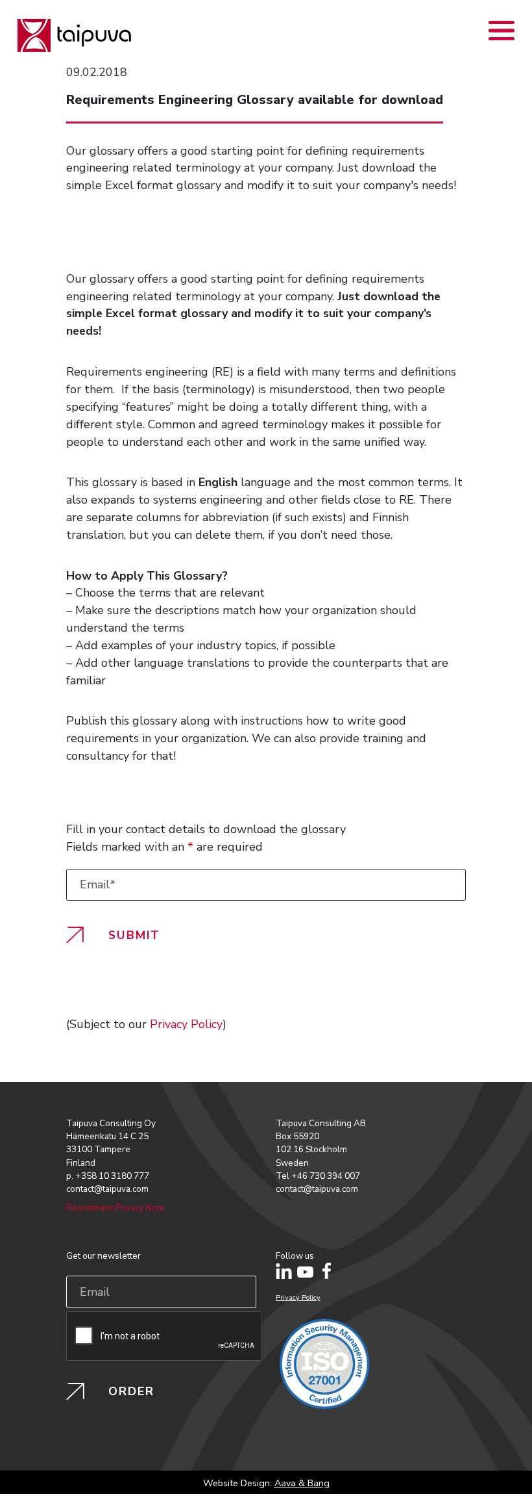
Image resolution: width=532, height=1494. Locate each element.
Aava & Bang (302, 1483)
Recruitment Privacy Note (115, 1208)
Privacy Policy (186, 1024)
